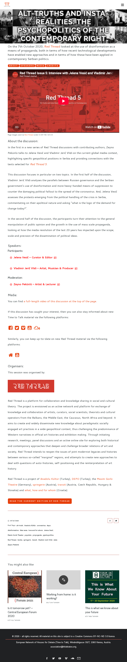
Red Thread (52, 46)
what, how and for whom (40, 490)
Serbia (20, 540)
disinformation (13, 530)
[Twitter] (17, 328)
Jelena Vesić (48, 530)
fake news (23, 530)
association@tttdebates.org (63, 646)
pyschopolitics (48, 535)
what (55, 540)
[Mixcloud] (37, 328)
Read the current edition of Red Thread (40, 501)
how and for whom (35, 530)
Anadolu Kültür (49, 479)
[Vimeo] (23, 328)
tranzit (62, 484)
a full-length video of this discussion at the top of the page (60, 301)
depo (49, 525)
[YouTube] (29, 328)
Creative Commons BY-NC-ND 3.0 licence (95, 636)
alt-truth (20, 525)
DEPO (75, 479)
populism (28, 535)
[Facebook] (10, 328)
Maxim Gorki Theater (15, 535)
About (13, 66)
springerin (39, 484)
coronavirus (41, 525)
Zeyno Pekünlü (13, 545)
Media (41, 66)
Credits (52, 66)
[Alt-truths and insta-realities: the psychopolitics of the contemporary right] (110, 520)
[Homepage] (11, 355)
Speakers (27, 66)
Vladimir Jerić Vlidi (45, 540)
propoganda (37, 535)
